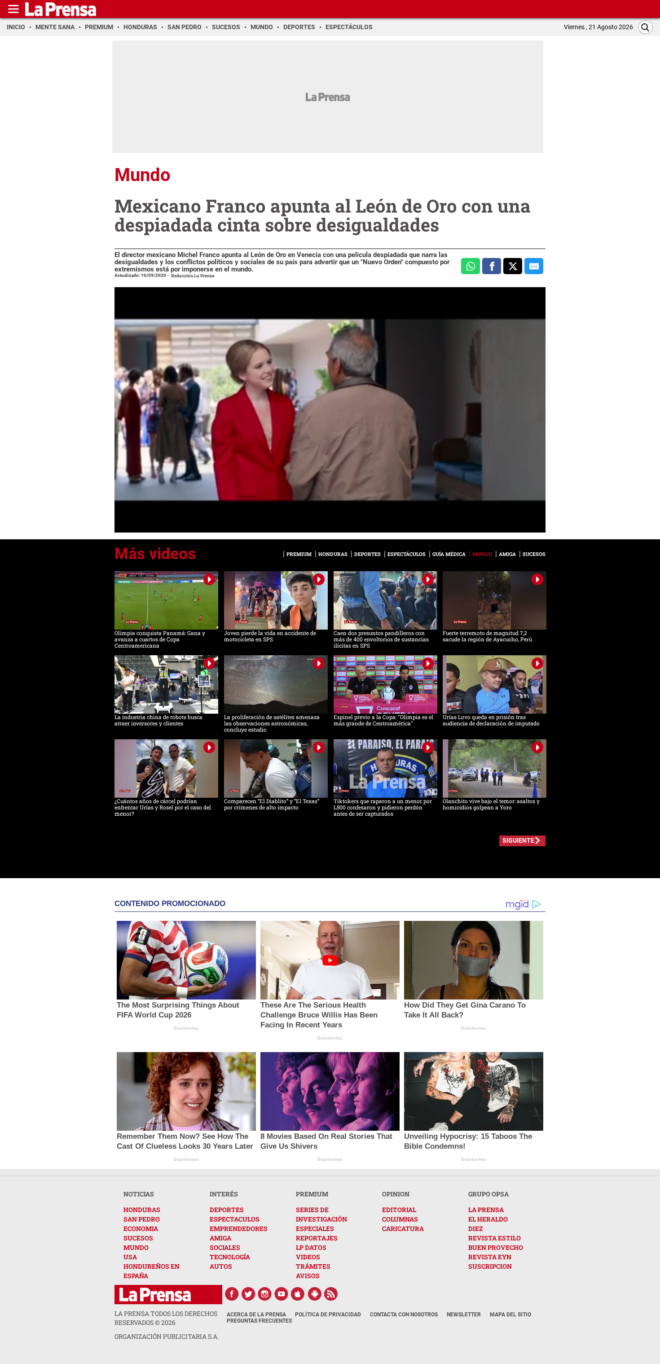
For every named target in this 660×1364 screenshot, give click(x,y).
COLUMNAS (400, 1219)
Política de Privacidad (328, 1314)
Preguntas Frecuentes (259, 1321)
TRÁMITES (313, 1266)
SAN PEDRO (141, 1219)
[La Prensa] (155, 1294)
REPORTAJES (317, 1238)
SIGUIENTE (518, 840)
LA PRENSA (486, 1209)
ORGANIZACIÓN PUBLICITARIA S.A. (166, 1336)
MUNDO (136, 1247)
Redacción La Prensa (193, 276)
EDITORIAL (399, 1209)
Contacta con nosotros (404, 1314)
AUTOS (221, 1266)
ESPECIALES (315, 1228)
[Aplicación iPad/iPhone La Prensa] (298, 1294)
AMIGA (220, 1238)
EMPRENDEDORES (239, 1228)
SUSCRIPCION (490, 1266)
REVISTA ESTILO (494, 1238)
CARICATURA (403, 1228)
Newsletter (464, 1314)
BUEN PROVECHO (495, 1247)
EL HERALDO (488, 1219)
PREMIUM (312, 1194)
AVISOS (308, 1275)
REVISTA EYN (489, 1257)
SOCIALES (225, 1247)
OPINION (395, 1194)
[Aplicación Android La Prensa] (315, 1294)
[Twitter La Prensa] (248, 1294)
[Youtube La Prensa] (281, 1294)
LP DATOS (311, 1247)
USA (130, 1257)
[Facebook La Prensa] (231, 1294)
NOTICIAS (138, 1194)
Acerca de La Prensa (256, 1314)
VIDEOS (308, 1257)
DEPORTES (227, 1209)
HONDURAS (141, 1209)
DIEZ (475, 1228)
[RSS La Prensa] (331, 1294)
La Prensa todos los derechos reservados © (165, 1318)
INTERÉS (224, 1194)
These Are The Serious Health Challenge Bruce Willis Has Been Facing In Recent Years (319, 1015)
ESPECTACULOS (235, 1219)
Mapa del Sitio (510, 1314)
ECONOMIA (140, 1228)
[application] (330, 410)
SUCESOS (138, 1238)
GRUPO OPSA (488, 1194)
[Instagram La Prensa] (265, 1294)
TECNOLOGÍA (230, 1257)
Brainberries (186, 1028)
